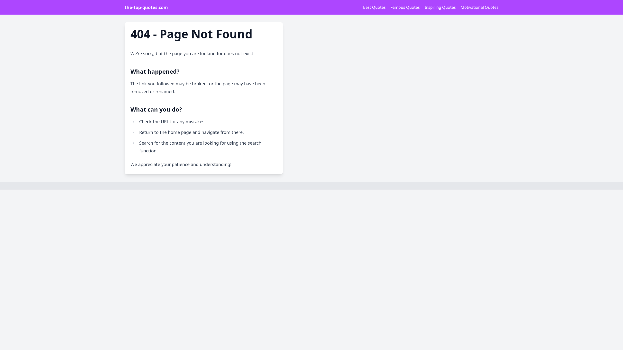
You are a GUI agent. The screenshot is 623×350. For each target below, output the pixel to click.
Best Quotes (374, 7)
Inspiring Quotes (440, 7)
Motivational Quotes (479, 7)
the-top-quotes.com (146, 7)
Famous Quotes (405, 7)
